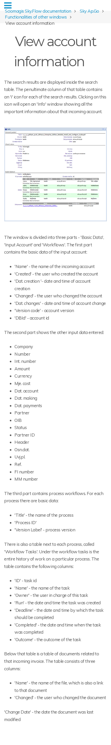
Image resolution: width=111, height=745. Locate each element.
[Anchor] (90, 60)
